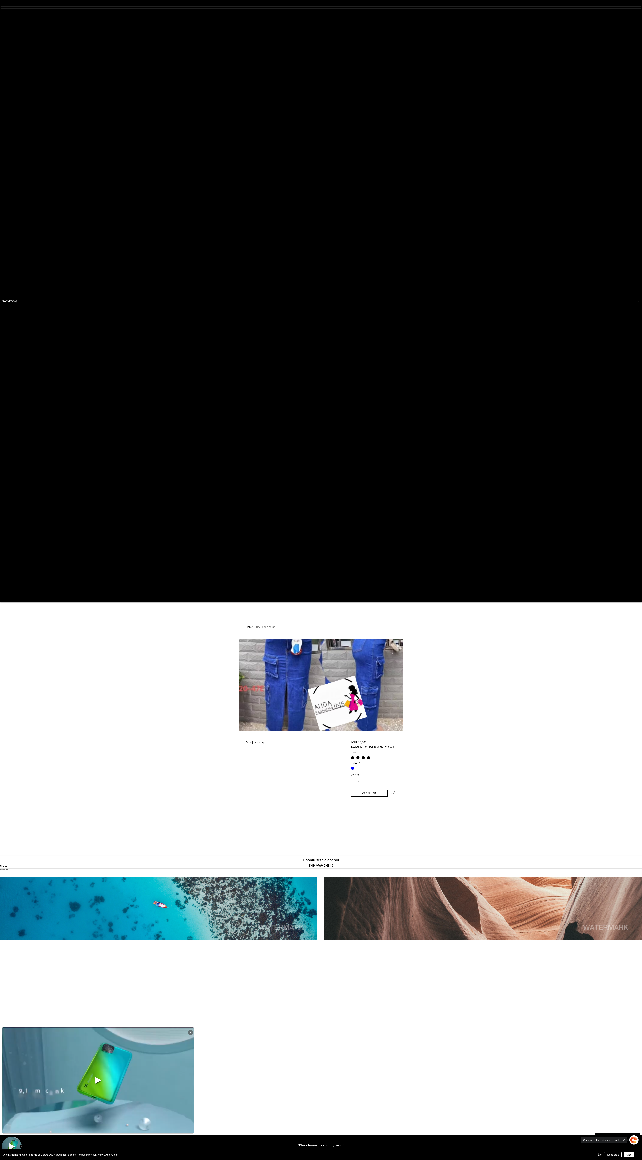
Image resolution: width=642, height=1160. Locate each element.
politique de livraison (381, 746)
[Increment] (364, 781)
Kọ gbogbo (613, 1154)
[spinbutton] (359, 781)
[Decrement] (353, 781)
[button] (321, 301)
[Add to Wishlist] (392, 792)
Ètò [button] (600, 1154)
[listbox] (321, 301)
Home (249, 627)
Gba (628, 1154)
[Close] (638, 1154)
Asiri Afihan (111, 1154)
